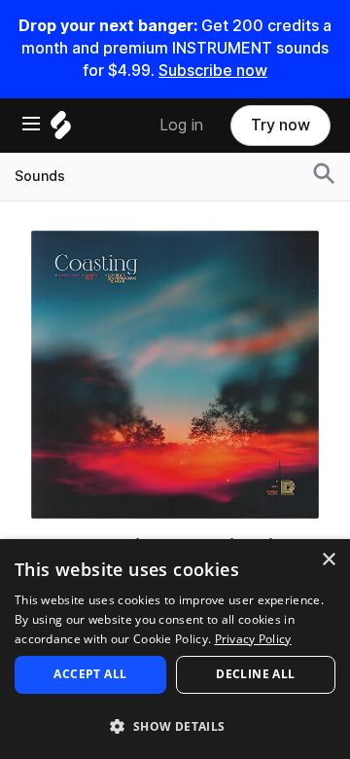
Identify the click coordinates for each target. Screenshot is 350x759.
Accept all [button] (89, 674)
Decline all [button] (255, 674)
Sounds (40, 176)
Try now (280, 125)
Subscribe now (212, 70)
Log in (181, 125)
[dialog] (175, 649)
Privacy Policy (253, 639)
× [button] (328, 560)
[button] (175, 725)
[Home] (61, 130)
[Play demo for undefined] (175, 374)
